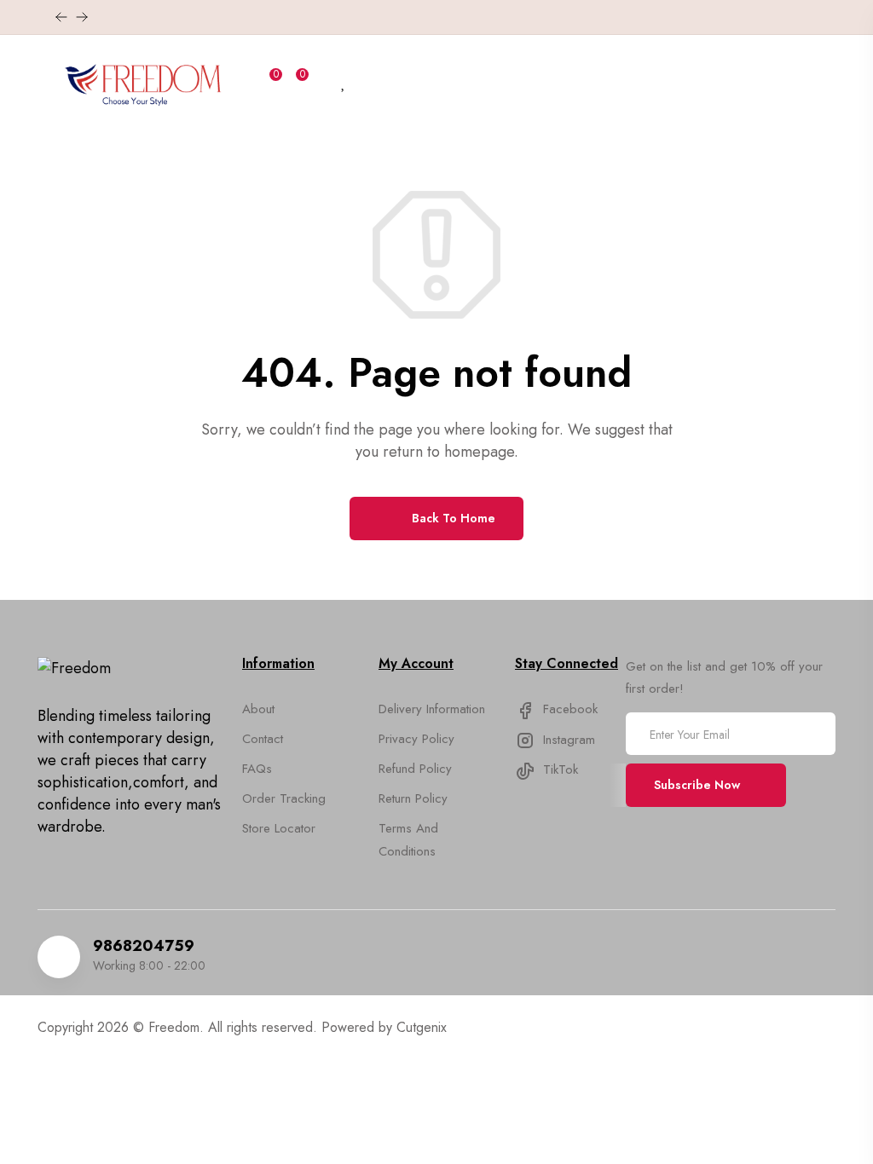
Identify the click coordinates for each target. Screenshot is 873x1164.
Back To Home (451, 518)
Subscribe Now (697, 784)
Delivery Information (432, 709)
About (258, 709)
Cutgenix (421, 1027)
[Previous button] (82, 17)
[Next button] (61, 17)
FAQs (257, 768)
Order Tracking (284, 798)
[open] (45, 87)
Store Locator (278, 828)
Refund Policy (415, 768)
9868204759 (143, 946)
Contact (262, 738)
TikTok (558, 769)
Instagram (567, 739)
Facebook (568, 709)
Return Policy (413, 798)
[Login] (321, 83)
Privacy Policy (416, 738)
